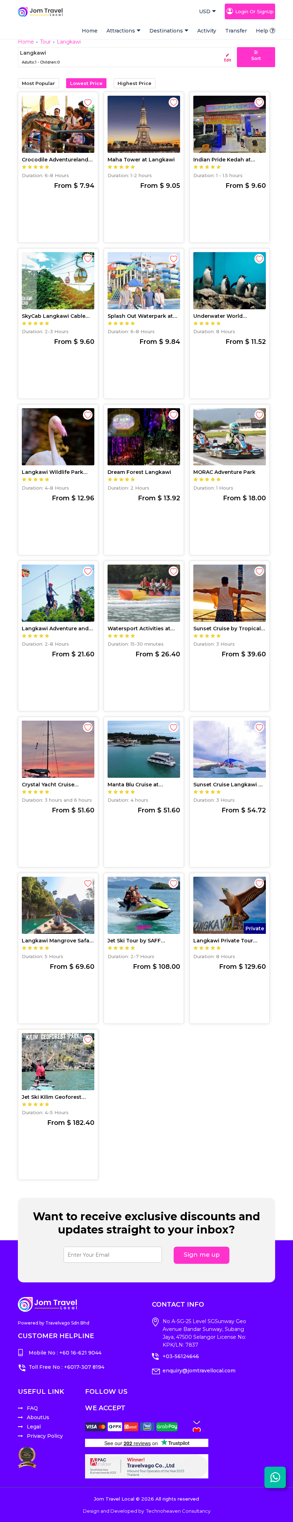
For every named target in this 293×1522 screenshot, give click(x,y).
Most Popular (38, 83)
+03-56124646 (181, 1356)
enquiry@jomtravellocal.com (199, 1370)
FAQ (32, 1408)
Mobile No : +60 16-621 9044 (65, 1353)
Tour (45, 42)
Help (262, 30)
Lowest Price (86, 83)
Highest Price (135, 83)
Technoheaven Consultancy (178, 1511)
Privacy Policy (45, 1436)
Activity (206, 30)
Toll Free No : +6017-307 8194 (66, 1367)
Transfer (236, 30)
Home (90, 30)
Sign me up (202, 1254)
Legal (34, 1426)
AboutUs (38, 1417)
